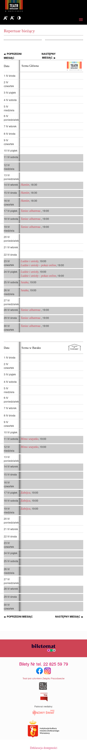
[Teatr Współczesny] (37, 6)
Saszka (25, 282)
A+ (5, 18)
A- (12, 18)
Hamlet (25, 184)
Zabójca (25, 492)
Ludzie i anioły (29, 261)
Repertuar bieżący (19, 30)
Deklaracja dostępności (43, 747)
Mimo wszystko (29, 438)
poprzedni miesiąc (13, 56)
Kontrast (19, 18)
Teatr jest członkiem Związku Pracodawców (43, 678)
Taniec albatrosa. (31, 210)
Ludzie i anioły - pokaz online (38, 265)
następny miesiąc (49, 55)
